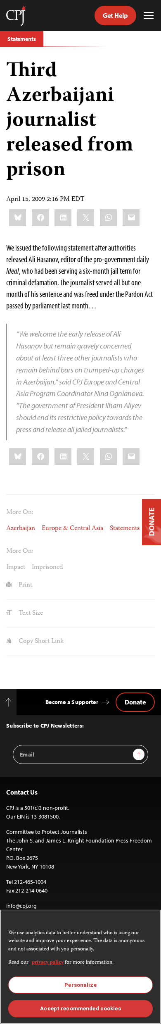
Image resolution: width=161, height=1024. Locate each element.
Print (24, 585)
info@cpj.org (21, 905)
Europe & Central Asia (72, 528)
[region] (80, 966)
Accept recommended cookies (80, 1008)
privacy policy (48, 962)
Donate (135, 702)
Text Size (30, 613)
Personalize (80, 985)
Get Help (115, 15)
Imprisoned (47, 567)
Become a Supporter (71, 702)
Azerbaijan (20, 528)
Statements (21, 39)
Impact (15, 567)
